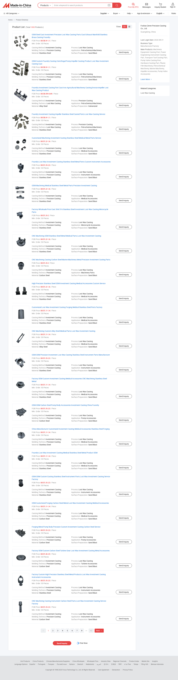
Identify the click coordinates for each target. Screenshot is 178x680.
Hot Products (25, 661)
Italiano (72, 664)
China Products (38, 661)
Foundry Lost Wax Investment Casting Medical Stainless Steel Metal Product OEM (64, 452)
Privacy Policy (128, 670)
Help (129, 13)
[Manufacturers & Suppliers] (17, 5)
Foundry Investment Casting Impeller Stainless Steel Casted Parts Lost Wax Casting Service (68, 114)
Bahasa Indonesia (157, 664)
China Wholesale (78, 661)
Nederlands (90, 664)
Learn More (146, 79)
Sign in (172, 7)
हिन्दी (120, 664)
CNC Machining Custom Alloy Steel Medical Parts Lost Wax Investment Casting (63, 331)
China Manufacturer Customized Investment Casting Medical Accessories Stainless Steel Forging (71, 429)
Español (32, 664)
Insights (155, 661)
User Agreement (103, 670)
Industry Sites (106, 661)
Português (41, 664)
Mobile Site (145, 661)
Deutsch (80, 664)
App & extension (143, 13)
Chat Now (83, 643)
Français (51, 664)
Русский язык (62, 664)
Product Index (134, 661)
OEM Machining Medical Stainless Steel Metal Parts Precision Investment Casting (64, 185)
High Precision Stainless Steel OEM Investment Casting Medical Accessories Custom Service (68, 283)
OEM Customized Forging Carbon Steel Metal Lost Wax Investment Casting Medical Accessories (70, 503)
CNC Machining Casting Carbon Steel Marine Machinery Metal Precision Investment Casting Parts (71, 259)
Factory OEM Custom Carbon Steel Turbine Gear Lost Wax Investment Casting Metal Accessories (71, 550)
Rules (173, 13)
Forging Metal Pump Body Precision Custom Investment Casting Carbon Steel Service (66, 527)
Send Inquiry (124, 52)
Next (99, 630)
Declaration (116, 670)
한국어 (106, 664)
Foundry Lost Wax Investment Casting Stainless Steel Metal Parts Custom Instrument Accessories (71, 161)
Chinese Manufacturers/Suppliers (58, 661)
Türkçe (136, 664)
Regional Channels (119, 661)
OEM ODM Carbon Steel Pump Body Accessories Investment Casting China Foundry (65, 405)
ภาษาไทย (127, 664)
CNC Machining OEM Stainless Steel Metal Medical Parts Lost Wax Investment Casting (66, 236)
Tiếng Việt (144, 664)
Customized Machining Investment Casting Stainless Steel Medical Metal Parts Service (66, 138)
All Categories (11, 13)
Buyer (115, 13)
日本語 (113, 664)
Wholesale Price (92, 661)
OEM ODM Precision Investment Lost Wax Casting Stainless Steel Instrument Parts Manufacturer (71, 355)
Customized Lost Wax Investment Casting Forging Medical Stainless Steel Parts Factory (67, 307)
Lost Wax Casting (148, 93)
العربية (99, 664)
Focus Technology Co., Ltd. (72, 670)
